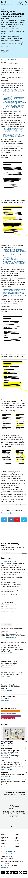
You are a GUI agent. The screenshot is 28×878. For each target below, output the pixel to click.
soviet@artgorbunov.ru (8, 851)
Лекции (12, 5)
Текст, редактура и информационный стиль (11, 504)
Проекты (4, 838)
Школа (17, 835)
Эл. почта (4, 607)
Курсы (6, 5)
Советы (18, 5)
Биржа (3, 841)
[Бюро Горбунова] (6, 2)
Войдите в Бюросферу (7, 513)
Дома (3, 844)
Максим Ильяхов (12, 59)
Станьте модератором (10, 637)
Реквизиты (4, 867)
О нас (24, 5)
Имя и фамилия (9, 602)
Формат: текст (23, 504)
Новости (4, 835)
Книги (3, 847)
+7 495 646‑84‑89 (6, 853)
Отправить (7, 624)
